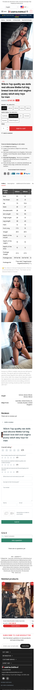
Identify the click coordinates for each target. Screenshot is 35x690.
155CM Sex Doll (5, 560)
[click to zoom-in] (17, 46)
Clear (3, 124)
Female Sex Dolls (14, 565)
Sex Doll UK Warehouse (28, 20)
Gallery (3, 183)
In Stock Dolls (16, 20)
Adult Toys (18, 572)
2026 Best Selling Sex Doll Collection (16, 561)
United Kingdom (13, 120)
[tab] (3, 183)
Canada (26, 116)
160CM (22, 108)
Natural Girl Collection (12, 567)
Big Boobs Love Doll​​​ (12, 564)
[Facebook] (3, 678)
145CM (10, 108)
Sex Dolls (8, 20)
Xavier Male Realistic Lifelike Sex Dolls (13, 621)
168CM (28, 108)
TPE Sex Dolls (25, 571)
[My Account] (27, 11)
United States (13, 116)
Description (11, 183)
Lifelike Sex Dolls (24, 565)
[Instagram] (7, 678)
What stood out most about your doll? (13, 476)
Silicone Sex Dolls (16, 571)
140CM (4, 108)
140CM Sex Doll (18, 558)
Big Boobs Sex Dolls (23, 564)
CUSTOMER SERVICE (9, 659)
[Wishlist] (28, 584)
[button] (30, 11)
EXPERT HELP (6, 663)
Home (3, 20)
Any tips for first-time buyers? (11, 482)
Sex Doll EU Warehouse (16, 569)
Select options (15, 626)
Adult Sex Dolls (23, 562)
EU (21, 116)
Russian (4, 120)
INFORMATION (7, 656)
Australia (4, 116)
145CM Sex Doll (27, 558)
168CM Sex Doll (23, 560)
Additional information (23, 183)
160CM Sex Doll (14, 560)
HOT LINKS (6, 652)
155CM (16, 108)
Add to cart (20, 128)
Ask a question (17, 540)
